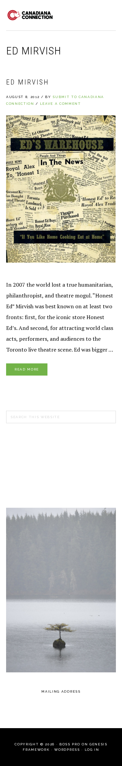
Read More (27, 369)
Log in (92, 749)
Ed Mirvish (27, 82)
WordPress (67, 749)
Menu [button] (109, 14)
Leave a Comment (60, 103)
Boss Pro (69, 744)
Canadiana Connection (30, 15)
